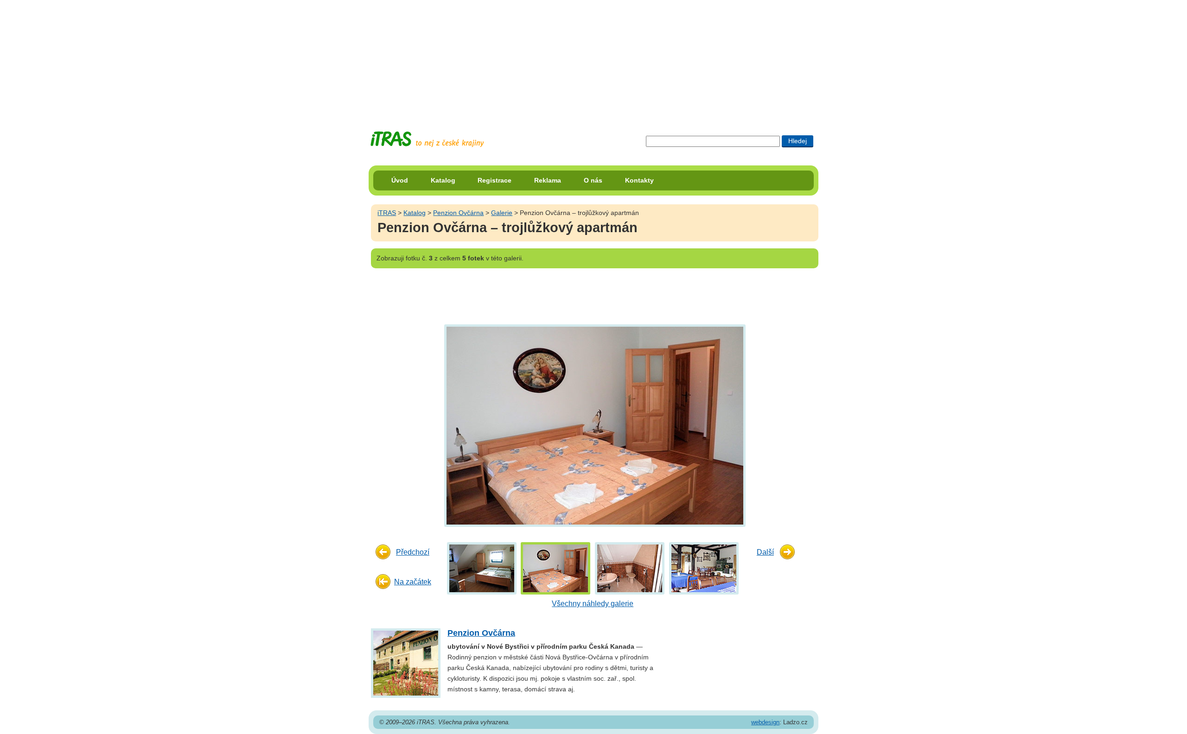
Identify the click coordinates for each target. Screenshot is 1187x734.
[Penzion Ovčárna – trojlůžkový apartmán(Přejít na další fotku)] (594, 425)
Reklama (547, 180)
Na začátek (412, 582)
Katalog (443, 180)
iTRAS (386, 212)
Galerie (501, 212)
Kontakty (639, 180)
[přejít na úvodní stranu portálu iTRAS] (427, 139)
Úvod (399, 180)
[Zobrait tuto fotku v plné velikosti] (482, 568)
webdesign (765, 722)
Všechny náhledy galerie (592, 603)
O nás (593, 180)
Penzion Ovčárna (458, 212)
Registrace (494, 180)
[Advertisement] (593, 58)
